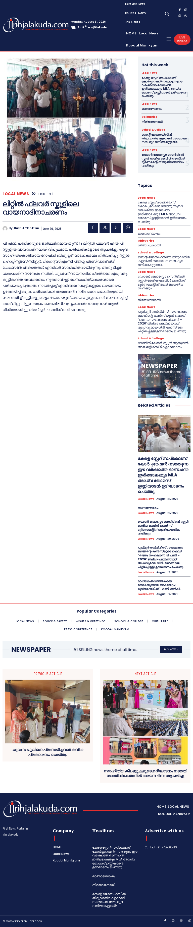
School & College (153, 130)
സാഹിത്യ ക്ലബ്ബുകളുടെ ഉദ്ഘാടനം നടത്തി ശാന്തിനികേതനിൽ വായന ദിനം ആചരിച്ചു (145, 773)
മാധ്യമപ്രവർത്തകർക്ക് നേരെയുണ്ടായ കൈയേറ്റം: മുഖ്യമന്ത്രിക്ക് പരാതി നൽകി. (159, 585)
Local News (16, 194)
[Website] (180, 17)
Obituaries (149, 117)
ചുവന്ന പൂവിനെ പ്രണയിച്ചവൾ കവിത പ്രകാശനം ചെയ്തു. (47, 752)
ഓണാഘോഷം (151, 108)
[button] (167, 13)
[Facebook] (180, 11)
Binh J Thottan (26, 228)
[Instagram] (186, 11)
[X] (105, 228)
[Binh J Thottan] (6, 228)
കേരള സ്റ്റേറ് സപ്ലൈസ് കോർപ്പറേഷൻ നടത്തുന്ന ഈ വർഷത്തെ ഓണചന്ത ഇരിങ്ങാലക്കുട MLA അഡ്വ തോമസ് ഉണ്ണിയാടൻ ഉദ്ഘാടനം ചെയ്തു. (163, 87)
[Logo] (22, 25)
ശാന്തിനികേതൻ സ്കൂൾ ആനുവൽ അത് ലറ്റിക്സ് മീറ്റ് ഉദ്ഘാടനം (163, 345)
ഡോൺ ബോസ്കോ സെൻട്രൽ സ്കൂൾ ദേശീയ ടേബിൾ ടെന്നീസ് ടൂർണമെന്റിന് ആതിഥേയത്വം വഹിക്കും (162, 160)
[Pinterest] (116, 228)
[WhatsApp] (186, 17)
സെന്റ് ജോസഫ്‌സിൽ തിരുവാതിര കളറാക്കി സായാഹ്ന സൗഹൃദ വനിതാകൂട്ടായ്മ (164, 138)
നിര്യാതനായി (152, 122)
